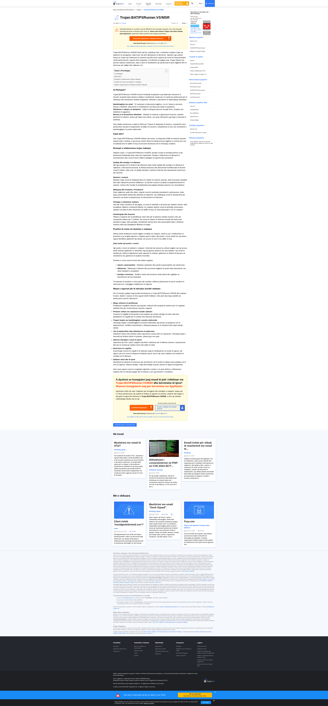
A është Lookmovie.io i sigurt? (198, 132)
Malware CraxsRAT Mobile (197, 51)
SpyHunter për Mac (160, 648)
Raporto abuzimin (181, 655)
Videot (136, 653)
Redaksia (178, 646)
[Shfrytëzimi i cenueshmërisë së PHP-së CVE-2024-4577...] (164, 448)
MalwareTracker (138, 650)
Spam (123, 450)
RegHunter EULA (202, 648)
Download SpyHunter (139, 407)
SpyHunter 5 (158, 646)
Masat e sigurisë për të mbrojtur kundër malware (130, 85)
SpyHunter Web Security (119, 648)
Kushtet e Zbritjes (130, 582)
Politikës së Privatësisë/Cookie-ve (160, 631)
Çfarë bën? (118, 76)
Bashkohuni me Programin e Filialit (184, 649)
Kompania (168, 4)
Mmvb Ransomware (195, 83)
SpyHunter (116, 646)
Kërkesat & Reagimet (182, 653)
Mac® (165, 43)
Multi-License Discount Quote (179, 3)
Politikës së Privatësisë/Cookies (167, 622)
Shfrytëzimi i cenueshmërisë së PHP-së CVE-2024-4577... (163, 462)
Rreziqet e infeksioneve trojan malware (127, 79)
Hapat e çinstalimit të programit (126, 673)
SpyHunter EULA (201, 646)
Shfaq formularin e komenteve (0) (125, 425)
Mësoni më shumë (149, 703)
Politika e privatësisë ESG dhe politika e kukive (205, 656)
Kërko (192, 3)
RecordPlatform (194, 113)
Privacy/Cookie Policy (166, 46)
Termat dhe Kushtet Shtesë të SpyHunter (175, 673)
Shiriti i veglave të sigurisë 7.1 (198, 74)
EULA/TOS (204, 580)
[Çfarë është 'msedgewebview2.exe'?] (129, 510)
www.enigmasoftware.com (128, 597)
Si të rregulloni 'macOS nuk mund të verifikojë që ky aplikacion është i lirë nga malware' (201, 143)
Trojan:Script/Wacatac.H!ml (197, 70)
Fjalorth (136, 655)
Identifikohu (211, 3)
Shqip (200, 3)
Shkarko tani (194, 25)
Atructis (192, 60)
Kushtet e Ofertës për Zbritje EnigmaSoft (205, 660)
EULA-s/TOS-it (147, 631)
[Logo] (118, 3)
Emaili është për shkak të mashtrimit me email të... (198, 445)
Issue (116, 528)
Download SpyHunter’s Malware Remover (148, 38)
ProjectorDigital (194, 120)
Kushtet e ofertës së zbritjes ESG (204, 665)
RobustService (194, 116)
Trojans (139, 10)
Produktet (138, 4)
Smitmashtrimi (194, 67)
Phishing (117, 450)
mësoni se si (158, 582)
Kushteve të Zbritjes (182, 622)
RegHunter (158, 653)
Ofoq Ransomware (195, 86)
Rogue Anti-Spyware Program (195, 525)
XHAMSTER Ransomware (197, 48)
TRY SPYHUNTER (195, 695)
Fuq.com (192, 44)
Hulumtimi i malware (148, 4)
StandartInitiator (194, 109)
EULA (155, 46)
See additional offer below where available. (140, 46)
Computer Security (156, 470)
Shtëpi (130, 4)
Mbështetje (159, 4)
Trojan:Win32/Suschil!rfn (197, 64)
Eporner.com (193, 41)
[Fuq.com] (199, 510)
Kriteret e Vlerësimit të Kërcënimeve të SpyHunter (149, 673)
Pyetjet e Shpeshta (189, 571)
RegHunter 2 (116, 651)
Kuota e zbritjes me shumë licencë (166, 408)
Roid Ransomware (195, 93)
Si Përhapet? (118, 74)
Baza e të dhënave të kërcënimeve (123, 10)
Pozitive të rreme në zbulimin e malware (127, 82)
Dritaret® (157, 43)
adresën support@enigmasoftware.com (169, 606)
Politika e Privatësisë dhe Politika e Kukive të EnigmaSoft (205, 652)
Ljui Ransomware (195, 97)
